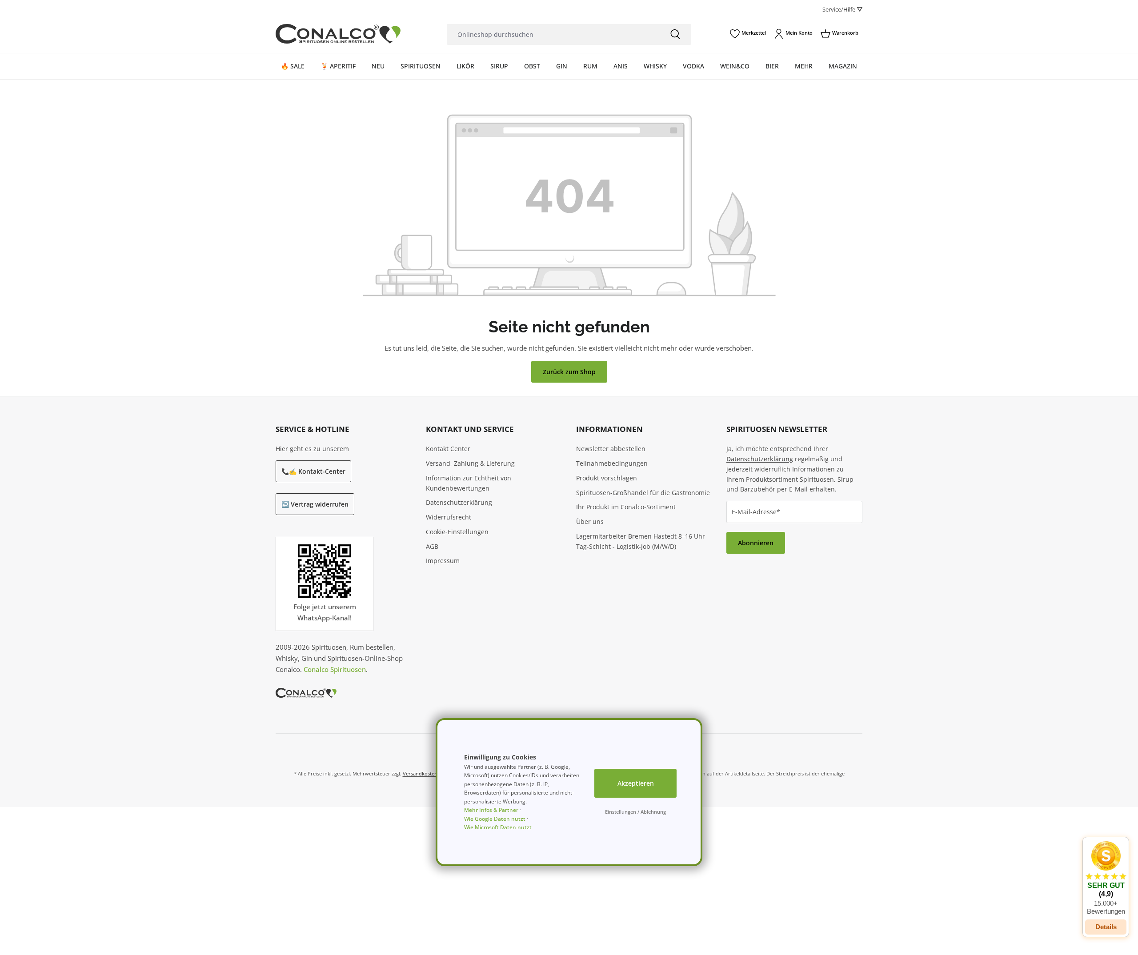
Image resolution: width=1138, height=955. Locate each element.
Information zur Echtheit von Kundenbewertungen (468, 483)
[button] (1105, 878)
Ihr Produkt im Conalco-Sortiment (626, 507)
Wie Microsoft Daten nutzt (498, 827)
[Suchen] (675, 34)
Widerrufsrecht (448, 517)
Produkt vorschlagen (606, 478)
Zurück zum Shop (569, 372)
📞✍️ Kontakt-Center (313, 471)
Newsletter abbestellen (610, 448)
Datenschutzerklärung (459, 502)
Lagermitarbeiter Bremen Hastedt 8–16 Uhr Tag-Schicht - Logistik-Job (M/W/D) (640, 541)
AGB (432, 546)
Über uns (590, 521)
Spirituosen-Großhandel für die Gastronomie (643, 492)
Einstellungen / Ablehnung (635, 811)
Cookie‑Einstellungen (457, 531)
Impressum (443, 560)
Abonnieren (755, 543)
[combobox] (553, 34)
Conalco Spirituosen (335, 669)
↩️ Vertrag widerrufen (315, 504)
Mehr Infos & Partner (491, 810)
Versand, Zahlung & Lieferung (470, 463)
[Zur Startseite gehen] (338, 34)
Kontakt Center (448, 448)
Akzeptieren (635, 783)
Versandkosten (420, 773)
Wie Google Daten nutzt (494, 819)
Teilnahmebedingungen (612, 463)
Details (1106, 927)
